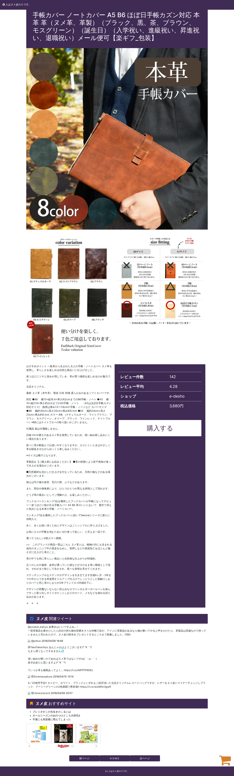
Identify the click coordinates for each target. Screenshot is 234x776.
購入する (160, 428)
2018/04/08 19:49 (52, 640)
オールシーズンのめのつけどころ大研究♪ (56, 715)
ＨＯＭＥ (115, 758)
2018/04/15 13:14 (63, 676)
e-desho (176, 396)
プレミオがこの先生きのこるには (52, 711)
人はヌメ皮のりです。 (18, 4)
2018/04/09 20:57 (62, 693)
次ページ (145, 758)
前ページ (84, 758)
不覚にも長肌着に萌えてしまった (52, 719)
